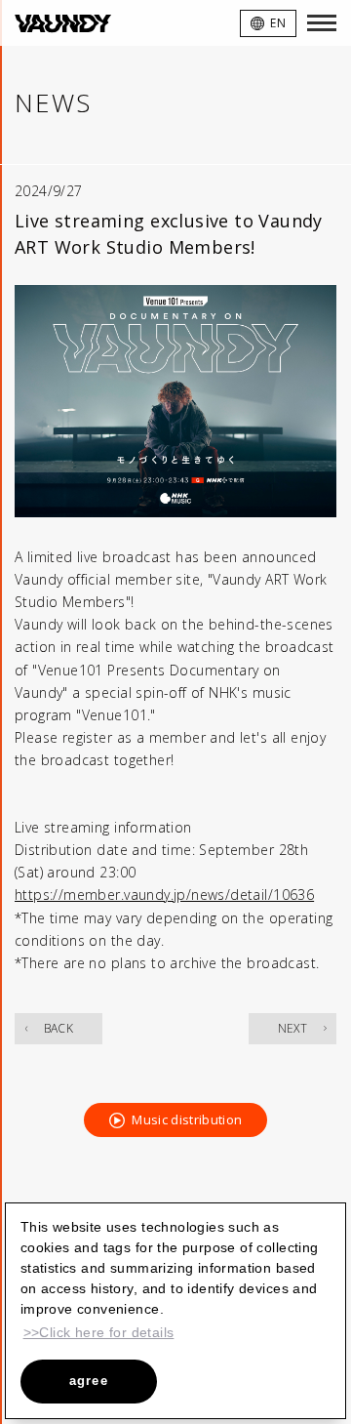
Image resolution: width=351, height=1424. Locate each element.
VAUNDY (63, 23)
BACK (59, 1028)
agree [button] (89, 1380)
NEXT (293, 1028)
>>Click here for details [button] (99, 1332)
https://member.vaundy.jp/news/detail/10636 (164, 894)
